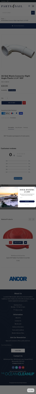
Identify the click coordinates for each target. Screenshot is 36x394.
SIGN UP (27, 201)
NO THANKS (27, 204)
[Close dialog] (34, 187)
